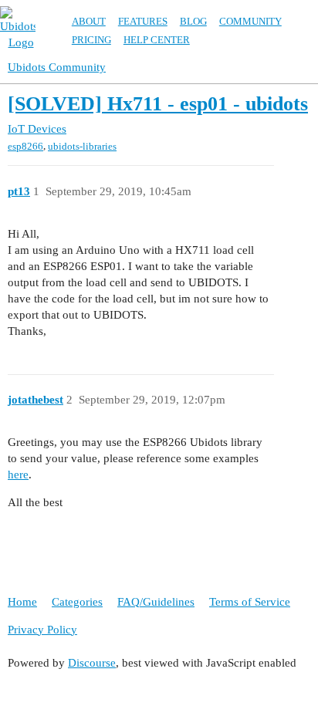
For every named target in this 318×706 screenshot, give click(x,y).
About (89, 21)
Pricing (91, 40)
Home (22, 602)
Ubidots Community (57, 67)
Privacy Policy (42, 629)
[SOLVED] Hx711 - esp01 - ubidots (158, 104)
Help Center (156, 40)
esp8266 (25, 146)
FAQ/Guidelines (156, 602)
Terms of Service (249, 602)
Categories (77, 602)
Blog (193, 21)
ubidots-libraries (82, 146)
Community (250, 21)
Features (142, 21)
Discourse (92, 663)
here (18, 474)
